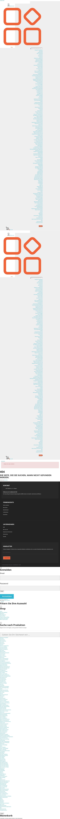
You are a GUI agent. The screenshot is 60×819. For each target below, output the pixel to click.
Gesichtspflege (40, 159)
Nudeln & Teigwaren (39, 61)
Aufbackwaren (40, 145)
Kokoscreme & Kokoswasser (37, 125)
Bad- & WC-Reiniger (39, 198)
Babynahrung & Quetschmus (37, 134)
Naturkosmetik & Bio (39, 176)
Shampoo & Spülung (39, 166)
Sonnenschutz (40, 192)
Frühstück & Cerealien (38, 136)
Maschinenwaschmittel (38, 201)
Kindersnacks (40, 135)
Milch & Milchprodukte (38, 142)
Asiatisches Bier (40, 221)
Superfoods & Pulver (39, 150)
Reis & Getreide (40, 53)
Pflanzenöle (40, 108)
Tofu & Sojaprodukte (39, 128)
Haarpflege (41, 165)
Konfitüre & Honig (39, 138)
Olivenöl (41, 109)
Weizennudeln (40, 64)
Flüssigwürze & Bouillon (38, 87)
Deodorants (40, 156)
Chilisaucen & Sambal (39, 72)
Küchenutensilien (39, 205)
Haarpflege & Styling (39, 167)
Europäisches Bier (39, 222)
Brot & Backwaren (39, 144)
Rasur (42, 191)
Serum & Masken (39, 162)
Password (4, 583)
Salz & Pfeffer (40, 85)
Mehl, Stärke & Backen (38, 117)
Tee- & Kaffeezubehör (39, 206)
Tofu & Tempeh (40, 129)
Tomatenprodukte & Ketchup (37, 75)
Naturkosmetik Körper (38, 177)
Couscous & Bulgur (39, 59)
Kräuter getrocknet (39, 86)
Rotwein (41, 212)
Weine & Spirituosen (39, 209)
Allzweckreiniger (39, 197)
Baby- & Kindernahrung (38, 132)
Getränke (41, 96)
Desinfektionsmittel (39, 174)
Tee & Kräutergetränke (38, 100)
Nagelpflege (40, 187)
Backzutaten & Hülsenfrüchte (37, 122)
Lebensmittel (40, 52)
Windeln (41, 184)
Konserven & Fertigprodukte (37, 88)
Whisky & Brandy (39, 218)
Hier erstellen (7, 600)
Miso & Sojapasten (39, 130)
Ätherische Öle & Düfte (38, 179)
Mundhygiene (40, 169)
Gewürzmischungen (39, 83)
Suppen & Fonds (40, 94)
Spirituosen (40, 216)
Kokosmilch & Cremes (39, 123)
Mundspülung (40, 171)
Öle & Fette (40, 104)
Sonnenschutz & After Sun (38, 193)
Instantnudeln (40, 66)
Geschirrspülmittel (39, 199)
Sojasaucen (40, 69)
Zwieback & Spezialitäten (38, 148)
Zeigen (2, 591)
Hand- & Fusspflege (39, 157)
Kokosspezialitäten (39, 127)
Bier (42, 220)
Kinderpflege (40, 183)
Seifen (41, 158)
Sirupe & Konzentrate (39, 102)
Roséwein (41, 214)
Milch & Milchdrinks (39, 143)
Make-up (41, 185)
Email (2, 573)
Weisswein (41, 213)
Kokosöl (41, 106)
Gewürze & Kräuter (39, 81)
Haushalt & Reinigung (39, 194)
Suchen (40, 226)
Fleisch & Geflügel (39, 95)
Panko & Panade (40, 121)
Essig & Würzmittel (39, 76)
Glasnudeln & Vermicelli (38, 65)
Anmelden (7, 596)
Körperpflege (40, 152)
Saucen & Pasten (39, 68)
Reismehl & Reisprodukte (38, 118)
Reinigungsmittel (39, 195)
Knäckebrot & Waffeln (39, 146)
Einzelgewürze (40, 82)
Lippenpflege (40, 164)
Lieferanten (2, 0)
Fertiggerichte (40, 93)
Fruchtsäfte (40, 97)
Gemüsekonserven (39, 89)
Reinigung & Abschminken (38, 163)
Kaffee (41, 101)
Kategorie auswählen (39, 50)
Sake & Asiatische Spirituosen (37, 219)
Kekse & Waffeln (40, 116)
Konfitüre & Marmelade (38, 139)
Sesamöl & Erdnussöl (39, 107)
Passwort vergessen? (4, 599)
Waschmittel (40, 200)
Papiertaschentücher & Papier (37, 208)
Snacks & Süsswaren (39, 111)
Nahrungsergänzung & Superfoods (36, 149)
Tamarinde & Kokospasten (38, 74)
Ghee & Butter (40, 110)
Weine (41, 211)
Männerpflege (40, 190)
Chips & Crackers (39, 113)
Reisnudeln (41, 62)
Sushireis (41, 57)
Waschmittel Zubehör (39, 202)
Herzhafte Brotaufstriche (38, 80)
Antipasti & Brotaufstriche (38, 79)
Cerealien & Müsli (39, 137)
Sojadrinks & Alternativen (38, 131)
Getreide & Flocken (39, 60)
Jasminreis (41, 54)
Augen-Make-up (40, 186)
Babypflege (40, 181)
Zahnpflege (40, 170)
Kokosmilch (40, 124)
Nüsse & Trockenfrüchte (38, 114)
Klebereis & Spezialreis (38, 58)
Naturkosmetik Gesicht (38, 178)
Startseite (41, 51)
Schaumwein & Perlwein (38, 215)
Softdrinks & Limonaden (38, 99)
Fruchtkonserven (39, 92)
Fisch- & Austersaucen (38, 71)
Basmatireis (40, 55)
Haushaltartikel (40, 207)
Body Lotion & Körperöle (38, 155)
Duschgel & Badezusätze (38, 153)
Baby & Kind (40, 180)
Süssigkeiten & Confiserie (38, 115)
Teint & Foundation (39, 188)
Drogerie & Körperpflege (38, 151)
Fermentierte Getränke (38, 103)
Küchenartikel (40, 204)
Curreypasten (40, 73)
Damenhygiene (40, 173)
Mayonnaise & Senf (39, 78)
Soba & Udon (40, 67)
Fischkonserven (40, 90)
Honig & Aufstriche (39, 141)
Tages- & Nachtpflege (39, 160)
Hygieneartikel (40, 172)
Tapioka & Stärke (39, 120)
